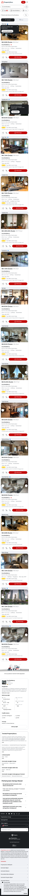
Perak (6, 756)
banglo (7, 739)
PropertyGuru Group (6, 817)
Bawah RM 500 (5, 763)
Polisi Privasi (21, 886)
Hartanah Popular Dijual (7, 877)
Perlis (3, 756)
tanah (12, 739)
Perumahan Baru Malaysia (7, 874)
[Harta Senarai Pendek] (26, 27)
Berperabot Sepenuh (6, 776)
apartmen (23, 738)
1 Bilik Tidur (8, 769)
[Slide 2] (12, 76)
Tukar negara (4, 823)
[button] (6, 692)
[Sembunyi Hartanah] (23, 27)
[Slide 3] (13, 76)
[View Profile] (14, 24)
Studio (3, 769)
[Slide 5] (15, 76)
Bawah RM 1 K (12, 763)
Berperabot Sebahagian (17, 776)
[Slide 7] (17, 76)
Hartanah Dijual (4, 868)
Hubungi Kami (4, 819)
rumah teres (11, 738)
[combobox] (14, 6)
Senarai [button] (8, 20)
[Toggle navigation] (27, 2)
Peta (22, 20)
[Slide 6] (16, 76)
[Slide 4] (14, 76)
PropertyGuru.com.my (5, 850)
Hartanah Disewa (5, 871)
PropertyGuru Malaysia (6, 864)
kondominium (17, 738)
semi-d (3, 739)
